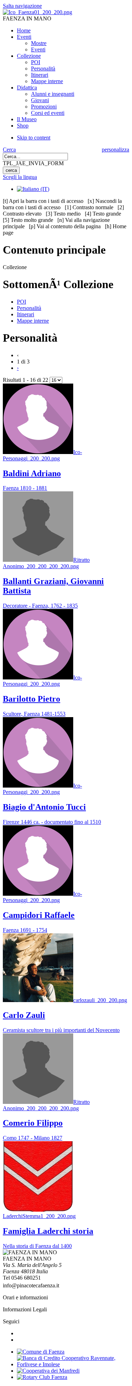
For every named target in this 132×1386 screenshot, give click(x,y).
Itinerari (25, 314)
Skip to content (33, 138)
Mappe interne (33, 321)
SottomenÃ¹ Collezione (58, 284)
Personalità (29, 308)
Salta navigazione (22, 6)
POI (21, 302)
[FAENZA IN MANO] (37, 12)
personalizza (115, 150)
